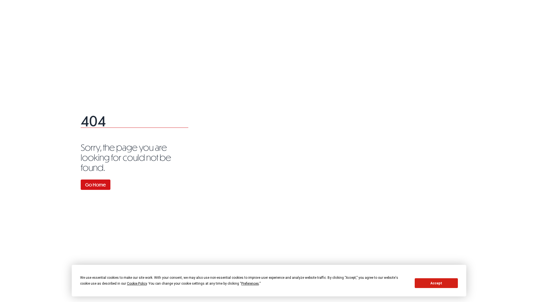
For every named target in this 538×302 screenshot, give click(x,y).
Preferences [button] (250, 284)
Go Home (95, 185)
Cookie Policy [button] (137, 284)
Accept (436, 283)
